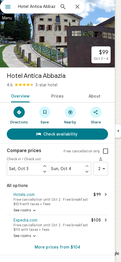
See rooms (25, 210)
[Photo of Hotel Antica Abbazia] (57, 33)
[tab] (19, 95)
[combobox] (36, 6)
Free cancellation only (82, 151)
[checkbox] (105, 151)
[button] (57, 198)
